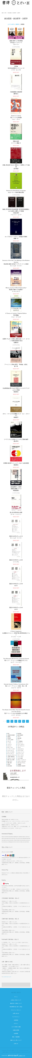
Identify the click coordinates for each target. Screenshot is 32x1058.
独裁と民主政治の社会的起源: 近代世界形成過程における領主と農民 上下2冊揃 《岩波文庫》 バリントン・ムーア (16, 212)
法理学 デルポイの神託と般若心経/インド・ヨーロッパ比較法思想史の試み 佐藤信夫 (16, 340)
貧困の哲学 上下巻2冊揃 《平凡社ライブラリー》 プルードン (16, 42)
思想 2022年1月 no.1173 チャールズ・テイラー (16, 537)
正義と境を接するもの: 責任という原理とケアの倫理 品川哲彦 (16, 166)
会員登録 (16, 1020)
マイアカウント (16, 1016)
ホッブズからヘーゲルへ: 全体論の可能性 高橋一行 (16, 237)
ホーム (15, 996)
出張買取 (16, 1033)
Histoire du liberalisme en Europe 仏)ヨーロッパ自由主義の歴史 (16, 191)
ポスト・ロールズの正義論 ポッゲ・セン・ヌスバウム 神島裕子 (16, 415)
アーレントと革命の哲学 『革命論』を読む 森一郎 (16, 365)
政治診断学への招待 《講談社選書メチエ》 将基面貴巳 (16, 488)
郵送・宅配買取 (16, 1036)
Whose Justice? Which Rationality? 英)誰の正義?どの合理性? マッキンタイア (16, 289)
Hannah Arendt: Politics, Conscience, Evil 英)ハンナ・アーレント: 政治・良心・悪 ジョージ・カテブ (16, 685)
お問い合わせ (16, 1013)
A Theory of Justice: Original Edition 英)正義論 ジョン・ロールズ (16, 315)
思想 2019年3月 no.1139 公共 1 (16, 584)
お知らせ (16, 1043)
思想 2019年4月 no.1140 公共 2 (16, 608)
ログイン (16, 1023)
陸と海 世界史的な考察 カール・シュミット (16, 513)
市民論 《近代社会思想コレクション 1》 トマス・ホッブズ (16, 68)
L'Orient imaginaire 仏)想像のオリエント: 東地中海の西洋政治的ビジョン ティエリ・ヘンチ (16, 634)
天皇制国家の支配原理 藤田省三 (16, 92)
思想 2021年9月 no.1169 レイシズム (16, 560)
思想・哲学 (4, 12)
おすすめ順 (11, 24)
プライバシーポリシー (16, 1010)
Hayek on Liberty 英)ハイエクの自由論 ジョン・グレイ (16, 117)
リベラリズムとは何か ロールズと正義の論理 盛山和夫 (16, 440)
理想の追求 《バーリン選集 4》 (16, 142)
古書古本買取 (16, 1030)
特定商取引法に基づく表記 (16, 1006)
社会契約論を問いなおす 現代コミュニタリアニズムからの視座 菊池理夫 (16, 390)
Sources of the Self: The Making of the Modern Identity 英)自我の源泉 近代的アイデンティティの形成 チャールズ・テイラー (16, 263)
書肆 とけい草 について (16, 1040)
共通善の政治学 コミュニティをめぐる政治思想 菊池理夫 (16, 464)
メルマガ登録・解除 (16, 1026)
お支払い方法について (16, 1000)
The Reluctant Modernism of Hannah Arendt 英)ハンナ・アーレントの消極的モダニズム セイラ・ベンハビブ (16, 660)
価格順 (17, 24)
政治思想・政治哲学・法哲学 (14, 12)
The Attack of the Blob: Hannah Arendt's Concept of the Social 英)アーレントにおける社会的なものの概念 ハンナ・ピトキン (16, 712)
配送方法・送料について (16, 1003)
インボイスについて (7, 976)
